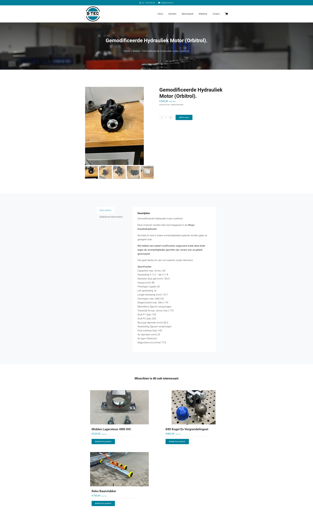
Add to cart (184, 117)
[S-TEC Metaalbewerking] (93, 7)
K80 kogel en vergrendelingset (187, 429)
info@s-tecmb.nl (167, 3)
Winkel (136, 51)
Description (106, 210)
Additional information (111, 216)
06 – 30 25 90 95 (148, 3)
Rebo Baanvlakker (104, 491)
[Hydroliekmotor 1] (119, 126)
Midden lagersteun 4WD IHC (111, 429)
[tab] (105, 210)
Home (126, 51)
